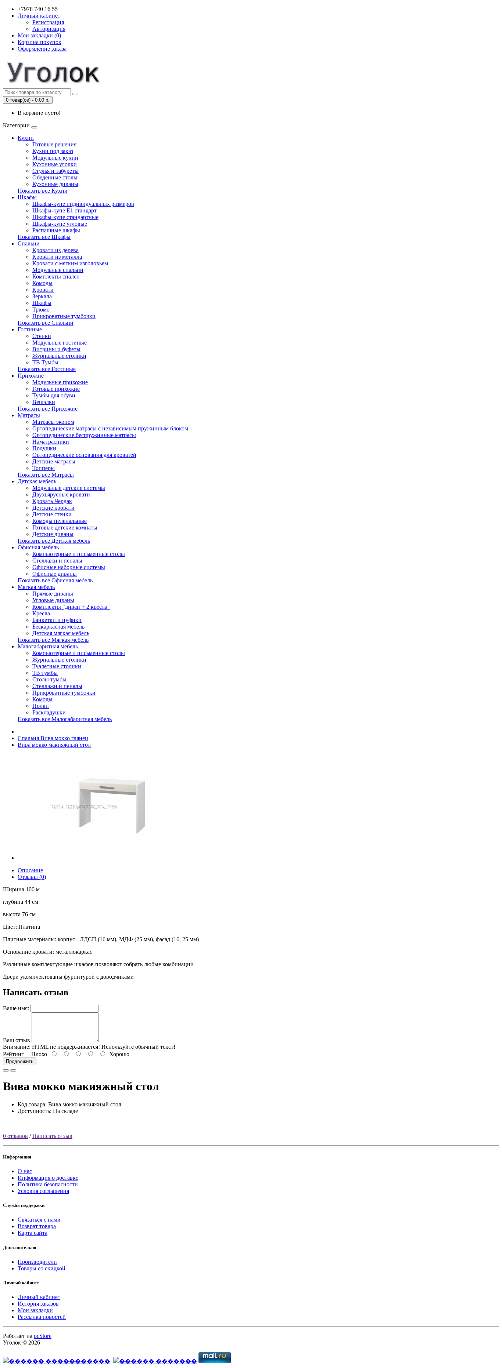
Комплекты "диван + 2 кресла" (71, 607)
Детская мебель (37, 481)
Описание (30, 870)
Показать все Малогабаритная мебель (65, 719)
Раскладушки (49, 712)
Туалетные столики (56, 666)
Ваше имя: (16, 1008)
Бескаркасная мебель (58, 626)
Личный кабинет (39, 1297)
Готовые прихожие (56, 389)
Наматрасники (50, 442)
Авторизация (48, 29)
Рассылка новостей (42, 1317)
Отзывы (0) (32, 877)
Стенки (41, 336)
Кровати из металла (57, 257)
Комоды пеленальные (59, 521)
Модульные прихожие (60, 382)
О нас (25, 1171)
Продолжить (19, 1061)
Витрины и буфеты (56, 349)
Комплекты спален (56, 276)
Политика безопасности (48, 1184)
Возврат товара (37, 1226)
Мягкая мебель (36, 587)
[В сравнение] (13, 1070)
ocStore (42, 1336)
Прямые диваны (52, 593)
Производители (37, 1262)
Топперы (43, 468)
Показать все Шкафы (44, 237)
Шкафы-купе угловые (59, 224)
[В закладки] (6, 1070)
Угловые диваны (53, 600)
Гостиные (30, 329)
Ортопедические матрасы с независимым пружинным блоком (110, 428)
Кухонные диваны (55, 184)
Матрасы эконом (53, 422)
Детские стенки (52, 514)
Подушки (44, 448)
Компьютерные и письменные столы (78, 554)
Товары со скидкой (41, 1268)
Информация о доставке (48, 1178)
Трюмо (41, 309)
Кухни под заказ (52, 151)
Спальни (29, 243)
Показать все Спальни (45, 323)
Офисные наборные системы (68, 567)
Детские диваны (52, 534)
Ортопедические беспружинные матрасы (84, 435)
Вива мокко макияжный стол (54, 745)
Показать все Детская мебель (54, 541)
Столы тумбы (49, 679)
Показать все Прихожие (48, 408)
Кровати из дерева (55, 250)
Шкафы (27, 197)
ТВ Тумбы (45, 362)
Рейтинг (13, 1054)
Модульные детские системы (68, 488)
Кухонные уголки (54, 164)
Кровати (43, 290)
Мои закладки (35, 1310)
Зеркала (42, 296)
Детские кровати (53, 508)
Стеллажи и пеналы (57, 560)
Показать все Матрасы (46, 475)
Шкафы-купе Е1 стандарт (64, 210)
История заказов (38, 1303)
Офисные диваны (54, 574)
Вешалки (43, 402)
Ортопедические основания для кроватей (84, 455)
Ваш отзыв (16, 1040)
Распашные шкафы (56, 230)
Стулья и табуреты (55, 171)
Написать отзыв (52, 1136)
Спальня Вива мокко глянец (53, 738)
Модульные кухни (55, 157)
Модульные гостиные (59, 342)
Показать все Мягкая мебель (53, 640)
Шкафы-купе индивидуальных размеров (83, 204)
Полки (40, 706)
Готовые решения (54, 144)
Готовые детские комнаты (64, 527)
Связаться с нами (39, 1219)
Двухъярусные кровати (61, 494)
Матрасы (29, 415)
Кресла (41, 613)
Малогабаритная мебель (48, 646)
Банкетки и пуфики (57, 620)
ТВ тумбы (45, 673)
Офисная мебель (38, 547)
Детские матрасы (53, 461)
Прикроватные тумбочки (64, 316)
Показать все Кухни (43, 191)
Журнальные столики (59, 356)
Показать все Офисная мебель (55, 580)
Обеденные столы (55, 177)
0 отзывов (15, 1136)
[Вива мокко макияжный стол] (112, 858)
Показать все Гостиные (47, 369)
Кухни (26, 138)
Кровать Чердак (52, 501)
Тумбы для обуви (53, 395)
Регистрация (48, 22)
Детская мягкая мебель (60, 633)
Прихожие (31, 375)
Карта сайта (32, 1233)
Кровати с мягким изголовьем (70, 263)
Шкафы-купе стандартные (65, 217)
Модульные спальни (57, 270)
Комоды (42, 283)
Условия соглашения (43, 1191)
